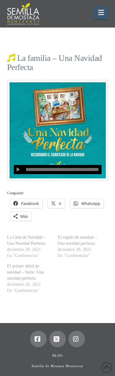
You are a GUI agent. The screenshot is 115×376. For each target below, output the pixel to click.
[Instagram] (76, 339)
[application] (58, 169)
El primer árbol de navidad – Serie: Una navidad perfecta (25, 272)
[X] (57, 339)
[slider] (62, 169)
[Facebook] (38, 339)
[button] (101, 12)
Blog (57, 355)
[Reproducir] (18, 169)
